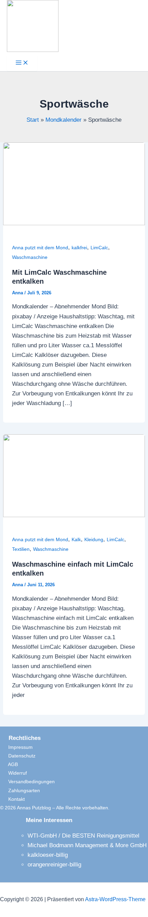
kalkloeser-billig (48, 855)
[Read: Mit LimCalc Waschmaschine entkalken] (74, 223)
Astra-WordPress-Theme (115, 899)
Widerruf (13, 773)
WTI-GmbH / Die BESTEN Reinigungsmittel (83, 835)
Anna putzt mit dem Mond (40, 247)
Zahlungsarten (20, 790)
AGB (9, 764)
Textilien (21, 549)
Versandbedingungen (27, 781)
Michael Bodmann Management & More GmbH (87, 845)
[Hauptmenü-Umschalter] (22, 63)
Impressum (16, 747)
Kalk (76, 539)
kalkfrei (79, 247)
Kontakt (12, 799)
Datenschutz (17, 755)
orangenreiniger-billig (54, 864)
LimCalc (99, 247)
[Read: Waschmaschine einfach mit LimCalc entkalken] (74, 515)
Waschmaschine (29, 257)
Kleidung (93, 539)
